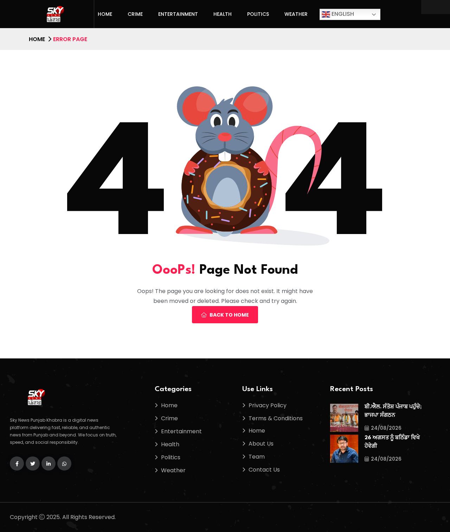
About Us (261, 443)
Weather (296, 14)
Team (257, 456)
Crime (135, 14)
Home (105, 14)
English (342, 14)
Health (222, 14)
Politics (258, 14)
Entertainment (178, 14)
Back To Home (229, 314)
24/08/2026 (386, 428)
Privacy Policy (268, 405)
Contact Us (264, 469)
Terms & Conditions (276, 418)
